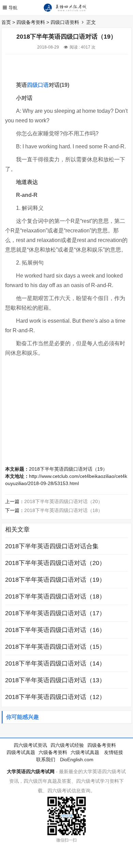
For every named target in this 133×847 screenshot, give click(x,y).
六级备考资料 (53, 752)
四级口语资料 (64, 22)
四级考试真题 (20, 752)
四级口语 (38, 85)
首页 (6, 22)
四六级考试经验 (67, 745)
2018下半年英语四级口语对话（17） (55, 613)
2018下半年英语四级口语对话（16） (55, 630)
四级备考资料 (30, 22)
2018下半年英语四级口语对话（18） (63, 510)
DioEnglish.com (76, 759)
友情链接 (113, 752)
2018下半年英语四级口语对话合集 (52, 546)
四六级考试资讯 (30, 745)
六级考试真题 (85, 752)
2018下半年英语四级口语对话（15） (55, 646)
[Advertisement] (69, 64)
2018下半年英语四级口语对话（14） (55, 663)
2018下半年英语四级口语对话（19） (68, 469)
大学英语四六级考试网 (31, 771)
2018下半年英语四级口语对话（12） (55, 697)
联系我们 (45, 759)
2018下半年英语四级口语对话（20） (63, 501)
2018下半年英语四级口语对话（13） (55, 680)
